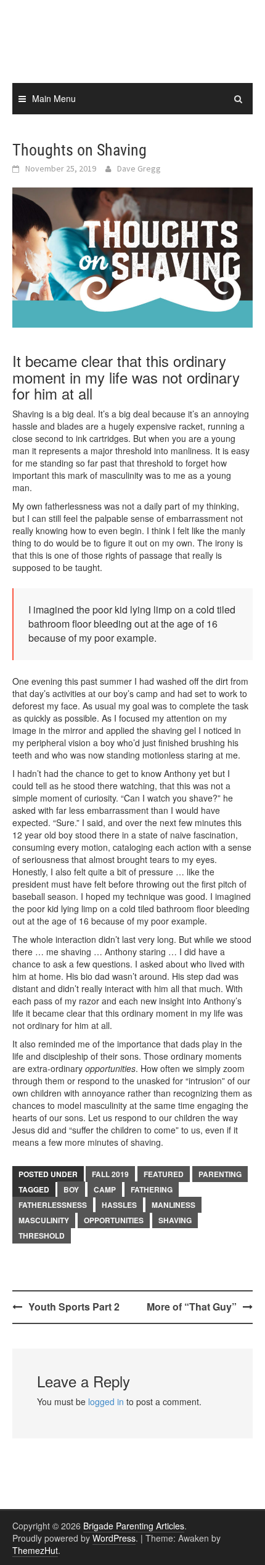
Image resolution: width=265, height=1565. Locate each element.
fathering (152, 1189)
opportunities (114, 1220)
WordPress (114, 1538)
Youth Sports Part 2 (74, 1306)
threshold (41, 1235)
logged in (106, 1401)
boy (71, 1189)
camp (105, 1189)
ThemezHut (35, 1550)
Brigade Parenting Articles (133, 1526)
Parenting (220, 1174)
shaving (175, 1220)
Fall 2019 (110, 1174)
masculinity (43, 1220)
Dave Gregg (139, 168)
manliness (173, 1204)
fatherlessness (52, 1204)
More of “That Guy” (192, 1306)
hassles (119, 1204)
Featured (164, 1174)
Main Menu (54, 98)
